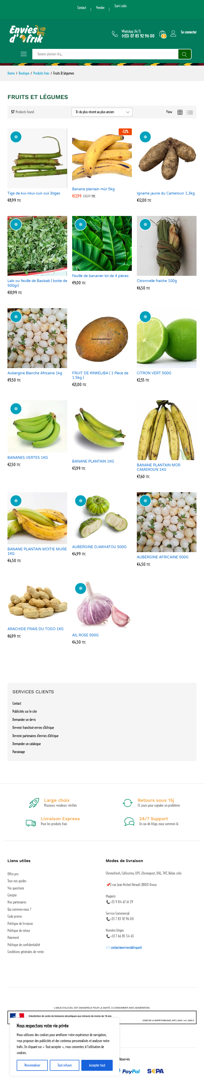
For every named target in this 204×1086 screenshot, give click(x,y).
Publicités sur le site (24, 711)
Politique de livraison (20, 923)
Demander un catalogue (26, 744)
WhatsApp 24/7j (131, 31)
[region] (64, 1047)
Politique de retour (18, 930)
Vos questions (15, 888)
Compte (12, 895)
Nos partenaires (16, 902)
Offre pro (12, 874)
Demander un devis (24, 719)
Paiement (13, 937)
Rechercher (185, 54)
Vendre (100, 7)
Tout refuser (64, 1065)
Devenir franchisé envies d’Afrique (33, 727)
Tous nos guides (16, 881)
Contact (81, 7)
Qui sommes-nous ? (19, 909)
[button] (31, 185)
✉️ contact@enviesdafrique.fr (124, 947)
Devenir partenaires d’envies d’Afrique (35, 736)
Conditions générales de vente (25, 952)
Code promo (14, 916)
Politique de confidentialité (23, 945)
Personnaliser (32, 1065)
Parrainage (18, 752)
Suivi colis (120, 6)
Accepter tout (97, 1065)
